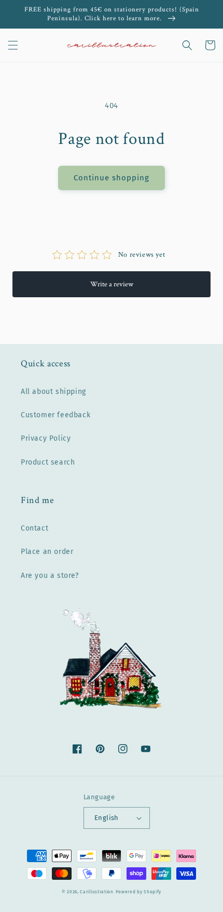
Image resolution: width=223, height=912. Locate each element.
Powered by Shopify (139, 891)
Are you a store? (50, 575)
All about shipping (53, 391)
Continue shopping (111, 177)
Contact (34, 528)
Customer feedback (55, 415)
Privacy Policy (46, 438)
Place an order (47, 551)
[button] (13, 45)
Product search (48, 462)
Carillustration (97, 891)
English (106, 818)
